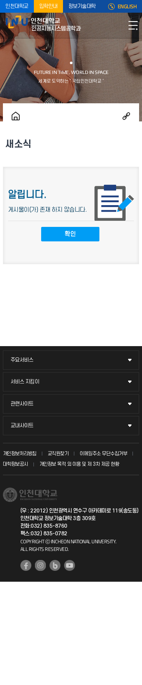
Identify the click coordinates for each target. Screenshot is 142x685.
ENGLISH (127, 6)
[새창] (25, 565)
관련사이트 (22, 404)
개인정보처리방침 (19, 453)
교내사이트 (22, 426)
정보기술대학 (82, 6)
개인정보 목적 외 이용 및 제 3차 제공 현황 (79, 464)
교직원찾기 (58, 453)
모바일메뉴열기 (133, 25)
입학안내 (48, 6)
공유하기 (126, 116)
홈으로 (16, 116)
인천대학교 (16, 6)
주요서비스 (22, 360)
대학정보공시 (15, 464)
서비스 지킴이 (25, 382)
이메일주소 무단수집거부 (103, 453)
